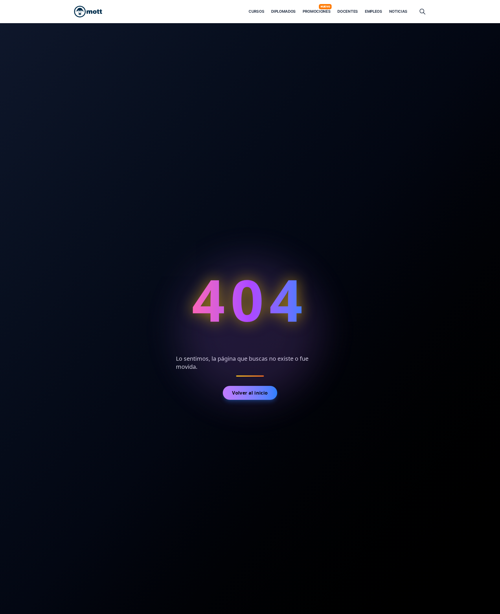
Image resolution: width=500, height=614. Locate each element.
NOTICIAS (398, 11)
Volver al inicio (250, 393)
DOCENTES (347, 11)
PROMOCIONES (316, 11)
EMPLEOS (373, 11)
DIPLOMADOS (283, 11)
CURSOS (256, 11)
